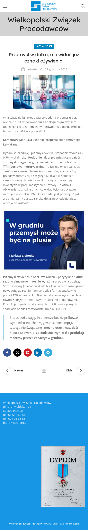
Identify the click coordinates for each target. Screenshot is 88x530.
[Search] (83, 6)
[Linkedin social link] (38, 352)
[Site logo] (44, 6)
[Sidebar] (5, 164)
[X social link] (17, 352)
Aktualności (44, 46)
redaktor (32, 69)
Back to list (44, 371)
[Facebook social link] (7, 352)
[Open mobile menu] (5, 6)
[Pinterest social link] (28, 352)
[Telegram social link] (48, 352)
